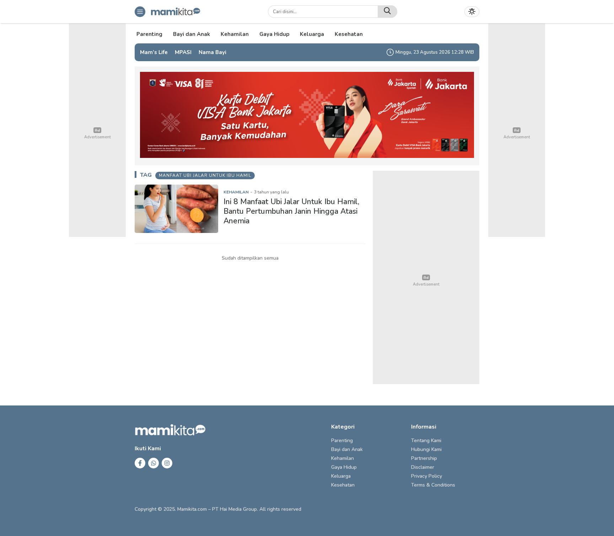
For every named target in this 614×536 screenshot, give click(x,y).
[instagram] (167, 463)
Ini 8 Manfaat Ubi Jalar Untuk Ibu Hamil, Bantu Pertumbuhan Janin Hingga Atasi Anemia (291, 211)
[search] (387, 11)
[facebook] (140, 463)
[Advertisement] (426, 277)
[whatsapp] (153, 463)
